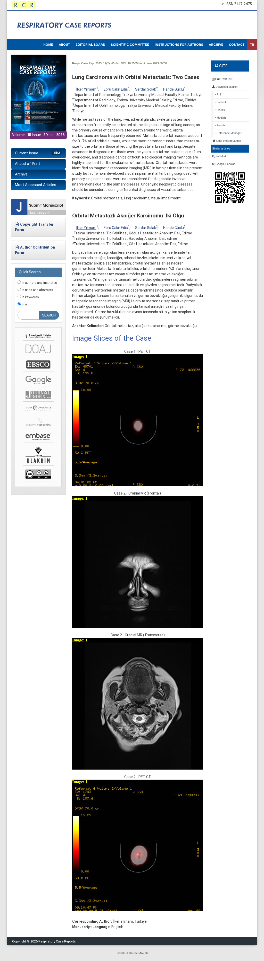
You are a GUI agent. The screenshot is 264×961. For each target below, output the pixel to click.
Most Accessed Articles (35, 184)
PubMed (220, 156)
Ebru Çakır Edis (116, 89)
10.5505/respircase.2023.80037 (147, 63)
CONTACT (236, 45)
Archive (21, 174)
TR (252, 45)
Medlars (221, 117)
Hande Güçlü (173, 89)
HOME (48, 45)
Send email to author (228, 140)
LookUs (121, 953)
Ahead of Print (27, 163)
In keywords (30, 297)
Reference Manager (229, 133)
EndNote (221, 102)
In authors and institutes (39, 283)
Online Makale (138, 953)
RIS (218, 94)
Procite (220, 125)
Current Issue (37, 153)
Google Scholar (225, 163)
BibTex (220, 109)
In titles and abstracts (37, 290)
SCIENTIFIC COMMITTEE (130, 45)
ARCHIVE (216, 45)
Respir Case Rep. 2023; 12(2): (91, 63)
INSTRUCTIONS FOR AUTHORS (179, 45)
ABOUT (64, 45)
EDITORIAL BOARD (90, 45)
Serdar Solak (145, 89)
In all (24, 304)
